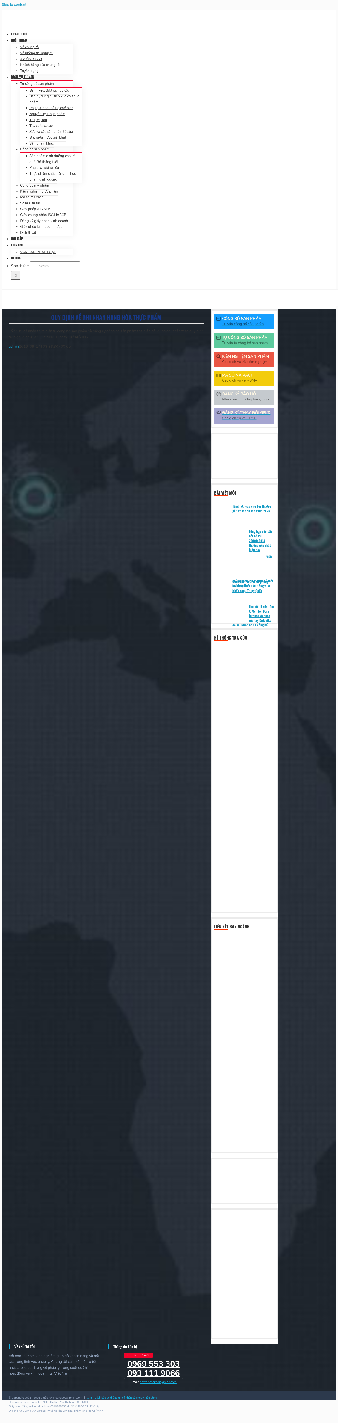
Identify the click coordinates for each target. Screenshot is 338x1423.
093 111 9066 (153, 1373)
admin (14, 346)
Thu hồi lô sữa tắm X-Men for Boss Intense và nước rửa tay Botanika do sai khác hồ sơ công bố (253, 615)
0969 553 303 (153, 1364)
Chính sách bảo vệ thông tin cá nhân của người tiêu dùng (122, 1397)
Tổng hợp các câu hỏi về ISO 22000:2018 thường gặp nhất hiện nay (260, 540)
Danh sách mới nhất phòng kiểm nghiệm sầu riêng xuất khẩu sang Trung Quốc (251, 586)
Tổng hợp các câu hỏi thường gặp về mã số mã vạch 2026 (251, 508)
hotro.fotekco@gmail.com (158, 1382)
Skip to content (14, 4)
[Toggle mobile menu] (3, 286)
